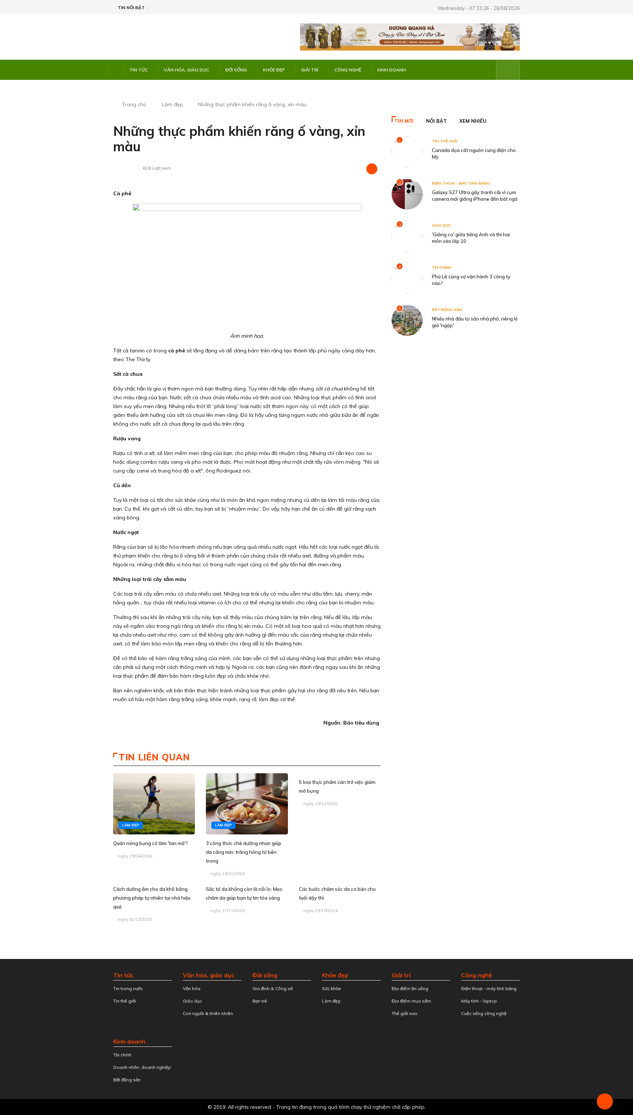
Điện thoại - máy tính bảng (461, 183)
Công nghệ (347, 70)
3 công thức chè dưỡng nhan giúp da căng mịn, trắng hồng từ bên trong (243, 852)
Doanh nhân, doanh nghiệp (142, 1067)
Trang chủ (134, 104)
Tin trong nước (128, 988)
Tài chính (442, 267)
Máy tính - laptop (479, 1001)
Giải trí (309, 70)
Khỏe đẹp (274, 70)
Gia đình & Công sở (272, 988)
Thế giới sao (405, 1013)
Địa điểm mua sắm (411, 1001)
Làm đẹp (172, 104)
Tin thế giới (444, 141)
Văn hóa (191, 988)
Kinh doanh (391, 70)
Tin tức (138, 70)
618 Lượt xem (157, 168)
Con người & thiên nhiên (208, 1013)
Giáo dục (441, 225)
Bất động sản (447, 309)
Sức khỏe (331, 988)
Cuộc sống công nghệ (484, 1013)
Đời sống (236, 70)
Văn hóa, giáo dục (186, 70)
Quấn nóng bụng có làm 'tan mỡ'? (150, 843)
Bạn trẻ (259, 1001)
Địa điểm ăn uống (410, 988)
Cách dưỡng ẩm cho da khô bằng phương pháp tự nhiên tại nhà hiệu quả (151, 898)
